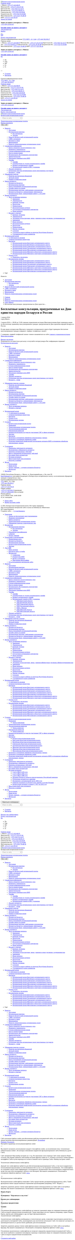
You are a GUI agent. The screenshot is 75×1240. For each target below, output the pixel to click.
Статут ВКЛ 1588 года (20, 775)
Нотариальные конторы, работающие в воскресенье (26, 634)
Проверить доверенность (17, 581)
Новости (7, 564)
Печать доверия (14, 535)
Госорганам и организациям (14, 537)
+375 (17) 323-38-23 (7, 490)
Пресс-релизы (13, 549)
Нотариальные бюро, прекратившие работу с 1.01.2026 (27, 638)
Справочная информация (13, 578)
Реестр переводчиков (16, 585)
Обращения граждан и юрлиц (15, 618)
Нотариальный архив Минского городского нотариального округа (34, 698)
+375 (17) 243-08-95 (13, 5)
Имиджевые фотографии (20, 560)
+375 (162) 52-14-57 (17, 9)
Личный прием (14, 622)
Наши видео (13, 793)
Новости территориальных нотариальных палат (25, 576)
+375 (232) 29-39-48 (18, 12)
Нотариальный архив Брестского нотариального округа (31, 687)
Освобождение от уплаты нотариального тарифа (28, 595)
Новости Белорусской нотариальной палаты (23, 569)
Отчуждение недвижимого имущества (25, 654)
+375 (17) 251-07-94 (16, 7)
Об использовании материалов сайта (21, 562)
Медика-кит (13, 553)
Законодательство (14, 588)
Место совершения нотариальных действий (23, 767)
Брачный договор (18, 647)
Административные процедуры (19, 684)
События (12, 534)
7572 (2, 481)
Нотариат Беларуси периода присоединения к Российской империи (35, 777)
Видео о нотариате (18, 558)
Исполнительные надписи (21, 652)
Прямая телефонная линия (17, 624)
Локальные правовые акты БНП (19, 590)
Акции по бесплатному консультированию (23, 516)
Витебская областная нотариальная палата (26, 742)
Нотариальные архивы (16, 703)
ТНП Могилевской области (25, 611)
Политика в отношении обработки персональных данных (28, 752)
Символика (16, 555)
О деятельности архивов (17, 682)
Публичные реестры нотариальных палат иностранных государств (31, 615)
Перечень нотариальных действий (20, 765)
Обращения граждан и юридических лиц (22, 523)
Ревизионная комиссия (16, 729)
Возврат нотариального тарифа (22, 597)
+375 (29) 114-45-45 (7, 24)
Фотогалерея (13, 791)
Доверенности (17, 645)
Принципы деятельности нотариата (20, 761)
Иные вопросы (17, 655)
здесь (28, 1173)
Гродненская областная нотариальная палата (27, 745)
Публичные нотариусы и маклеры (23, 779)
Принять (4, 1142)
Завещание (16, 643)
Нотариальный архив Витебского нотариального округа (31, 689)
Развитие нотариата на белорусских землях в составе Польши (33, 782)
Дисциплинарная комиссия (18, 726)
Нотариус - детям (14, 617)
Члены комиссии (18, 728)
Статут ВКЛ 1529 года (20, 772)
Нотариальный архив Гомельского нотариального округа (31, 691)
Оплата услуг (13, 699)
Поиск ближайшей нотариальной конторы (23, 631)
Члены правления (18, 722)
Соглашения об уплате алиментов (23, 678)
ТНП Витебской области (24, 602)
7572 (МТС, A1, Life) (30, 39)
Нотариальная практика (17, 527)
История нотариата (15, 770)
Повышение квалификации (18, 532)
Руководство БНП (18, 557)
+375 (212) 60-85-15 (17, 10)
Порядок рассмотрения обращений (20, 620)
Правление (12, 721)
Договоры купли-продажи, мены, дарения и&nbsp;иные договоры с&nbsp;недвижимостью (42, 662)
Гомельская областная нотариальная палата (26, 744)
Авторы (15, 530)
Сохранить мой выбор (8, 1238)
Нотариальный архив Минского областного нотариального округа (34, 696)
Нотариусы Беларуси (16, 541)
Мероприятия (13, 574)
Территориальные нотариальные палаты (14, 121)
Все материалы (17, 528)
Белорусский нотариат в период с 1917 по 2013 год (29, 784)
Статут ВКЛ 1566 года (20, 774)
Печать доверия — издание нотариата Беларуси (24, 795)
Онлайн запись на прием (17, 632)
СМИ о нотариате (15, 571)
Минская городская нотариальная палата (26, 747)
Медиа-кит (12, 797)
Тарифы (11, 592)
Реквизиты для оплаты (20, 701)
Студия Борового (19, 511)
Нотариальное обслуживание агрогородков (23, 587)
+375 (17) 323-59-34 (10, 17)
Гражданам (8, 514)
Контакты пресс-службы (17, 551)
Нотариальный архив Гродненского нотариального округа (32, 692)
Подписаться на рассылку (9, 343)
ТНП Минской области (24, 609)
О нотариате (9, 759)
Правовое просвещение (16, 518)
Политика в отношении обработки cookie (22, 754)
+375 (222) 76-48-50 (19, 16)
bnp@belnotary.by (6, 476)
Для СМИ (8, 548)
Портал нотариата (7, 123)
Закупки (11, 546)
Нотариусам (9, 525)
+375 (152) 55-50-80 (19, 14)
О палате (8, 717)
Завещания (16, 664)
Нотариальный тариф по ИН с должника (26, 599)
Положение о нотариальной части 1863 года (27, 781)
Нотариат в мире (14, 572)
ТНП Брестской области (24, 601)
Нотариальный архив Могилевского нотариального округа (32, 694)
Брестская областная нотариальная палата (26, 740)
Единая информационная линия (19, 583)
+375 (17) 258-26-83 (7, 492)
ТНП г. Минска (21, 608)
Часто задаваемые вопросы (18, 641)
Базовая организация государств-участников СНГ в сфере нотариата (31, 733)
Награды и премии (15, 788)
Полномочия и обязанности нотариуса (21, 763)
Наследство (16, 648)
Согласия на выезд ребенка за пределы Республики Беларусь (32, 677)
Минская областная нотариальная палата (26, 749)
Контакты (12, 685)
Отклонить (10, 1142)
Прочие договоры (18, 673)
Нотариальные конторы (16, 542)
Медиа (7, 789)
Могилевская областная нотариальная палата (27, 751)
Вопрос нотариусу (11, 639)
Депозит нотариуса (15, 613)
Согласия (15, 675)
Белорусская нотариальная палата (20, 544)
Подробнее (41, 1140)
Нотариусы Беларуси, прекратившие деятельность (25, 636)
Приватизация (17, 650)
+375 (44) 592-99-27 (43, 39)
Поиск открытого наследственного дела (22, 579)
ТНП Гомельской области (24, 604)
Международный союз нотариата (20, 786)
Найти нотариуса (14, 519)
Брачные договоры (18, 659)
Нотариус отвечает (15, 657)
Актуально (12, 565)
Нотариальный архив (12, 680)
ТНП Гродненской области (25, 606)
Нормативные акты (15, 539)
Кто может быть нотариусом (18, 768)
